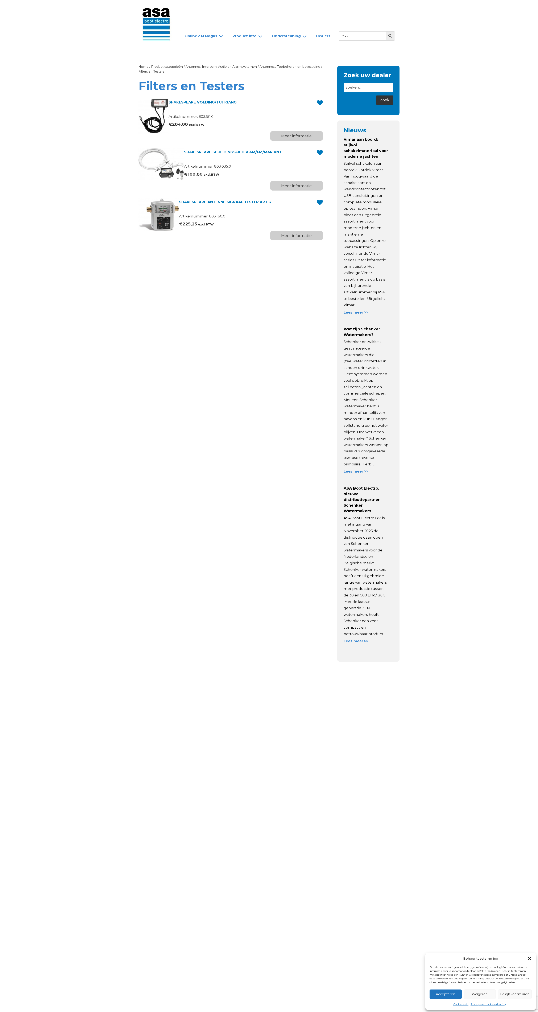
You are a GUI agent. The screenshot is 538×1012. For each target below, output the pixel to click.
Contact (272, 7)
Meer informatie (296, 136)
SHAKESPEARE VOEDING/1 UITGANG (203, 102)
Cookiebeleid (460, 1004)
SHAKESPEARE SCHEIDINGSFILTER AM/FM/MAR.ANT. (233, 152)
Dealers (251, 7)
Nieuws (187, 7)
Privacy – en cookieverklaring (488, 1004)
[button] (529, 958)
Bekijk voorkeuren (514, 994)
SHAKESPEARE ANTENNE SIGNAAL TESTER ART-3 (225, 202)
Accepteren (445, 994)
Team (231, 7)
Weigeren (480, 994)
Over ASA (210, 7)
